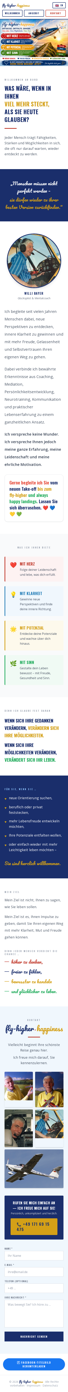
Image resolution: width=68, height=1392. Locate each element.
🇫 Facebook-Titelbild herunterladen (34, 1364)
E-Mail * (9, 1264)
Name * (8, 1248)
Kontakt (55, 13)
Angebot (34, 13)
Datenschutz (50, 1385)
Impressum (33, 1385)
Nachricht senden (33, 1336)
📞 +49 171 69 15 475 (33, 1226)
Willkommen (12, 13)
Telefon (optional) (16, 1281)
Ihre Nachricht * (15, 1297)
